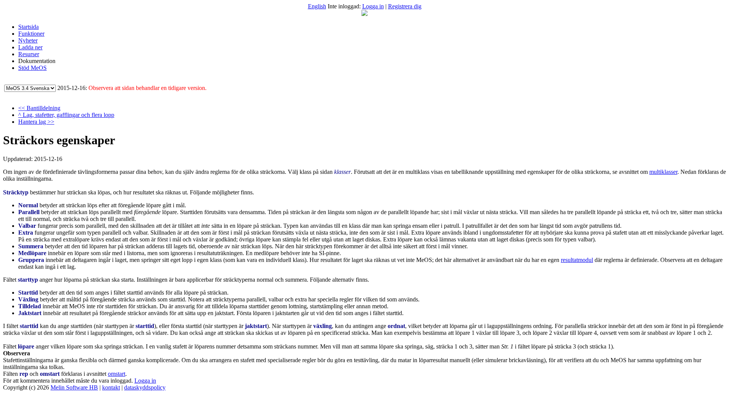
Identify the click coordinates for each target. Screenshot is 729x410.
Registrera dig (404, 6)
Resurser (28, 54)
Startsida (28, 27)
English (317, 6)
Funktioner (31, 33)
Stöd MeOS (32, 68)
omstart (116, 374)
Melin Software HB (74, 387)
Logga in (373, 6)
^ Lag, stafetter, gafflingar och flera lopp (66, 115)
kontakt (111, 387)
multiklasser (663, 172)
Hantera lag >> (36, 121)
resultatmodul (577, 260)
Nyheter (28, 40)
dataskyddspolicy (145, 387)
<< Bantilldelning (39, 108)
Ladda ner (30, 47)
